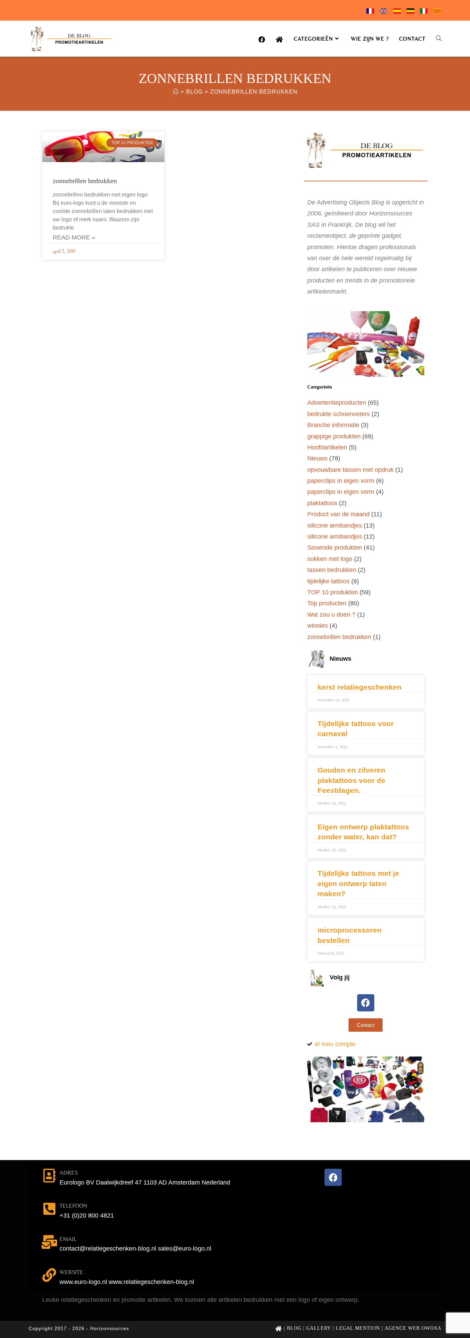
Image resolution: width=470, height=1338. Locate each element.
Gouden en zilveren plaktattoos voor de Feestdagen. (351, 780)
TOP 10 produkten (332, 592)
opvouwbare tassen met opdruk (350, 469)
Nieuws (317, 458)
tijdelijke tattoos (328, 581)
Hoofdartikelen (327, 447)
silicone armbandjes (334, 525)
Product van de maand (338, 514)
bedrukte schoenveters (338, 414)
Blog (294, 1328)
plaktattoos (322, 503)
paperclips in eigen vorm (340, 480)
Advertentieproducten (336, 402)
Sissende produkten (334, 547)
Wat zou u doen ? (331, 614)
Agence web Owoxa (413, 1328)
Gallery (318, 1328)
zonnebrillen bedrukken (254, 92)
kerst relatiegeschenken (360, 687)
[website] (49, 1275)
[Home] (176, 92)
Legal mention (358, 1328)
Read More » (74, 237)
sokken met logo (329, 558)
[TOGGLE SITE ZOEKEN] (439, 39)
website (71, 1271)
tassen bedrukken (331, 569)
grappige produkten (334, 436)
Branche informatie (333, 425)
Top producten (326, 603)
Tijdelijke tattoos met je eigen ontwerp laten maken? (358, 883)
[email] (49, 1242)
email (68, 1238)
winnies (317, 625)
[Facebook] (365, 1002)
